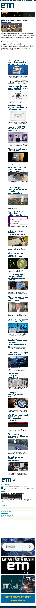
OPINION (3, 491)
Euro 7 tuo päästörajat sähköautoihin (18, 353)
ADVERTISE (3, 0)
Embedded (5, 22)
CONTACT (33, 0)
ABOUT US (29, 0)
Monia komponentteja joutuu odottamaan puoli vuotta (18, 299)
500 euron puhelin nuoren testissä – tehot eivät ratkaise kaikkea (16, 277)
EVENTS (21, 0)
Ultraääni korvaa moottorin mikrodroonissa (15, 255)
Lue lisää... (5, 489)
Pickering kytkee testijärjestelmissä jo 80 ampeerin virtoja (17, 62)
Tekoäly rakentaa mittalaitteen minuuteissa (15, 459)
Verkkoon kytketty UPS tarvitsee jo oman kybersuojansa (17, 107)
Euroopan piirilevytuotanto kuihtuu (15, 394)
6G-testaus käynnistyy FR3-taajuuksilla (18, 321)
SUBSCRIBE (8, 0)
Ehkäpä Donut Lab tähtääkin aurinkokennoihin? (16, 233)
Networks (9, 22)
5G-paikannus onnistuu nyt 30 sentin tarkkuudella (18, 436)
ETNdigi (24, 0)
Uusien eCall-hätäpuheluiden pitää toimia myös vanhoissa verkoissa (17, 342)
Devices (2, 22)
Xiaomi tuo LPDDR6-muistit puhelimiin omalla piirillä (17, 129)
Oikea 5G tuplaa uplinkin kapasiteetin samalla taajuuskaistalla (17, 190)
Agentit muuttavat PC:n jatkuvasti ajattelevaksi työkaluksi (12, 493)
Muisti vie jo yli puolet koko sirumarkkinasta (17, 150)
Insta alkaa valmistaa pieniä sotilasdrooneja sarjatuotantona (18, 88)
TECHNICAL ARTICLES (15, 0)
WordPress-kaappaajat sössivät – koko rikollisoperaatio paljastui (18, 418)
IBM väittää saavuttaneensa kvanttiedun (15, 375)
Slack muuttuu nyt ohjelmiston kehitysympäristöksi (17, 213)
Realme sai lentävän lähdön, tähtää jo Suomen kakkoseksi (17, 169)
